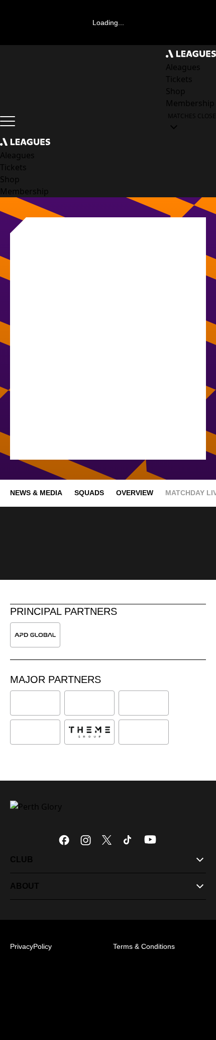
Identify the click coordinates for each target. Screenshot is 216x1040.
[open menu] (7, 121)
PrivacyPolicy (31, 946)
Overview (134, 493)
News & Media (36, 493)
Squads (89, 493)
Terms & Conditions (144, 946)
